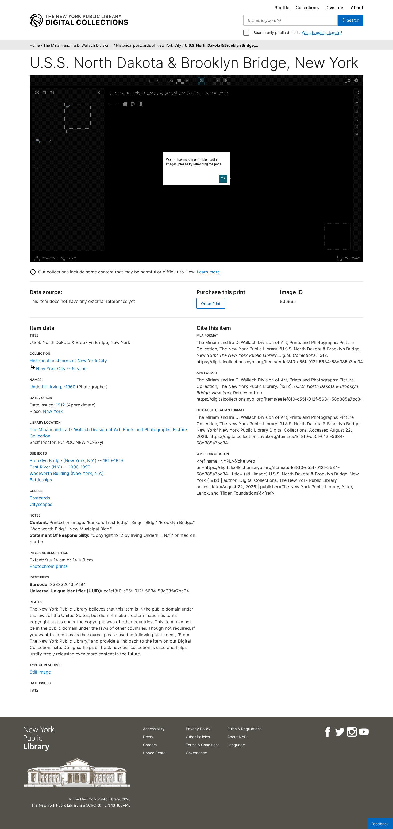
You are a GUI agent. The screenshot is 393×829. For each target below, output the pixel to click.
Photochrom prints (48, 566)
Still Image (40, 672)
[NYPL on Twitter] (339, 732)
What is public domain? (322, 32)
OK (223, 178)
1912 (60, 405)
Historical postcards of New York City (68, 360)
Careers (150, 744)
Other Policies (198, 736)
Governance (196, 752)
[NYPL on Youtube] (363, 732)
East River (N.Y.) (46, 467)
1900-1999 (79, 467)
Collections (307, 7)
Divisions (334, 7)
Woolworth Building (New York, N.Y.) (67, 473)
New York (53, 411)
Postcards (40, 497)
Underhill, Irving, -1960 (52, 386)
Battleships (41, 479)
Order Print (210, 303)
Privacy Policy (198, 728)
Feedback (380, 824)
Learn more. (209, 272)
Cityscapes (41, 504)
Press (148, 736)
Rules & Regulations (244, 728)
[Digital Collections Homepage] (79, 20)
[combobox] (290, 20)
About (357, 7)
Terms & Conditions (202, 744)
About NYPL (238, 736)
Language (236, 744)
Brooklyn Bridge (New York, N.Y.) (63, 460)
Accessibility (154, 728)
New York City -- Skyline (61, 368)
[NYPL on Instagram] (351, 732)
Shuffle (282, 7)
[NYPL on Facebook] (327, 732)
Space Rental (154, 752)
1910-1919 (113, 460)
